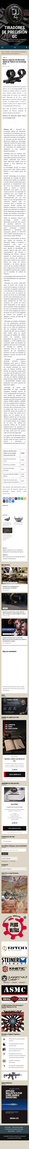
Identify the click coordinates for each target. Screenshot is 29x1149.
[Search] (27, 47)
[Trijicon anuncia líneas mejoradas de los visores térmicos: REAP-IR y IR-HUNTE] (7, 530)
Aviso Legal (8, 1127)
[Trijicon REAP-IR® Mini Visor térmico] (18, 519)
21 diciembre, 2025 (7, 643)
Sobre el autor (11, 1131)
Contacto (18, 1131)
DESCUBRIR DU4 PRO (15, 828)
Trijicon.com (6, 493)
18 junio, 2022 (7, 66)
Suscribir (5, 853)
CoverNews (11, 1138)
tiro (16, 135)
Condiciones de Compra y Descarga (14, 1129)
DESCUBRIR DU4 (15, 774)
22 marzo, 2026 (6, 615)
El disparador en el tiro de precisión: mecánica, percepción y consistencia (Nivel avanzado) (17, 1055)
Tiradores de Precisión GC (14, 32)
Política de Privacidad (17, 1127)
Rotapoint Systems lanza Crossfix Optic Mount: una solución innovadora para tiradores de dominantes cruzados (14, 639)
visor (13, 293)
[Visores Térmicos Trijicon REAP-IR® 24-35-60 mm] (7, 519)
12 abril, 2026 (6, 590)
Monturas (5, 57)
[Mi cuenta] (14, 47)
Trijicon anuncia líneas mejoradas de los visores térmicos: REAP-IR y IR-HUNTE (7, 536)
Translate (13, 861)
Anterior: (13, 550)
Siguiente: (14, 556)
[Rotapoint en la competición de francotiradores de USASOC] (14, 576)
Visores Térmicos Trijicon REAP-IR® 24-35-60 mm (7, 524)
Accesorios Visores (7, 582)
